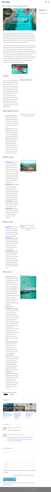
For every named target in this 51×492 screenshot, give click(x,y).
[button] (4, 411)
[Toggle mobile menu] (48, 2)
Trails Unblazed (9, 427)
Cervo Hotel (9, 201)
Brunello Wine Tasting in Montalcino (29, 414)
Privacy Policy (33, 489)
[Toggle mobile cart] (46, 2)
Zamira (7, 369)
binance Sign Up (10, 434)
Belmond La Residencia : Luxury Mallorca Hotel (8, 414)
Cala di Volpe (9, 208)
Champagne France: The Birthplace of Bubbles (17, 415)
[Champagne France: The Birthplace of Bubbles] (19, 404)
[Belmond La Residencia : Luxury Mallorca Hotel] (8, 404)
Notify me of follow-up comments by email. (23, 475)
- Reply (21, 427)
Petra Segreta (9, 162)
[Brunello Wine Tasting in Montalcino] (31, 404)
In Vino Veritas (11, 364)
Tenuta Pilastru (9, 251)
